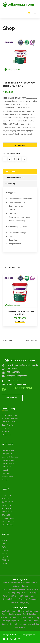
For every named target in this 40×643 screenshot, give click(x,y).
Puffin (4, 547)
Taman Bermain (7, 476)
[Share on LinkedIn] (19, 159)
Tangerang (15, 592)
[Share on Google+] (24, 159)
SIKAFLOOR (6, 508)
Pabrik (26, 614)
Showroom (33, 617)
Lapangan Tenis (7, 454)
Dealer (4, 620)
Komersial (33, 611)
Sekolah (13, 624)
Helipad (5, 470)
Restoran (22, 620)
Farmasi (4, 617)
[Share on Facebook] (5, 159)
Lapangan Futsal (8, 463)
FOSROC (5, 560)
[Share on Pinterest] (14, 159)
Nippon (4, 563)
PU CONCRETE (8, 522)
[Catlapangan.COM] (18, 4)
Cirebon (25, 596)
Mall (24, 617)
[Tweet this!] (10, 159)
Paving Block (6, 473)
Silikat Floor (6, 435)
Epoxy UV (5, 431)
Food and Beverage (19, 611)
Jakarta (5, 592)
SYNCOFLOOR (7, 502)
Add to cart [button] (20, 321)
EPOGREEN (6, 515)
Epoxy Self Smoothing (10, 418)
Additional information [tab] (14, 178)
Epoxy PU (5, 428)
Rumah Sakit (15, 617)
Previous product (10, 340)
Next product (31, 340)
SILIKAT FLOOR (8, 518)
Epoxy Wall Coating (9, 422)
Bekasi (24, 592)
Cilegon (13, 599)
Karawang (7, 596)
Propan (4, 540)
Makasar (14, 602)
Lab (29, 620)
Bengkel (13, 620)
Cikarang (33, 592)
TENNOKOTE (7, 512)
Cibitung (17, 596)
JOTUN (4, 553)
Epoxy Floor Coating (9, 415)
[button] (33, 41)
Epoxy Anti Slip (7, 425)
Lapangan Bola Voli (9, 460)
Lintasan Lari (6, 467)
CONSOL (5, 550)
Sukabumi (23, 599)
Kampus (5, 624)
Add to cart (20, 145)
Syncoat (5, 557)
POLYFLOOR (6, 495)
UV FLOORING (7, 525)
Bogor (33, 596)
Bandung (33, 599)
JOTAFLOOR (6, 505)
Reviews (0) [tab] (10, 184)
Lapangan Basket (8, 450)
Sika (3, 544)
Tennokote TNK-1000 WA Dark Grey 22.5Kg (20, 312)
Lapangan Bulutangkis (10, 457)
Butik (35, 620)
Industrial (5, 611)
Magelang (24, 602)
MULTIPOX (6, 499)
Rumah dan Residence (11, 614)
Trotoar (5, 480)
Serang (5, 599)
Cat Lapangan (15, 153)
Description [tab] (10, 171)
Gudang (33, 614)
